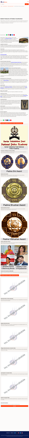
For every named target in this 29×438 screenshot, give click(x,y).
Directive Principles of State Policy (16, 62)
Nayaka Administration (5, 323)
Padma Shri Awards (4, 173)
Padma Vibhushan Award (5, 241)
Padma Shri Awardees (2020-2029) (7, 271)
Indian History (5, 6)
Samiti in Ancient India (5, 397)
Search (27, 4)
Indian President (6, 80)
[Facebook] (15, 432)
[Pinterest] (18, 432)
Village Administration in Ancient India (8, 348)
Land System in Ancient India (6, 372)
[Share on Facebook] (12, 35)
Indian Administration (10, 6)
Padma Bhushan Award (5, 207)
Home (1, 6)
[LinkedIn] (20, 432)
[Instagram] (22, 432)
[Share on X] (10, 35)
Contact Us (8, 432)
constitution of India (8, 38)
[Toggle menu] (28, 1)
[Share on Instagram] (8, 35)
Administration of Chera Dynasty (7, 298)
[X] (16, 432)
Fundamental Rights (3, 54)
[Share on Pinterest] (14, 35)
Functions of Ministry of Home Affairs (8, 150)
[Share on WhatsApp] (6, 35)
